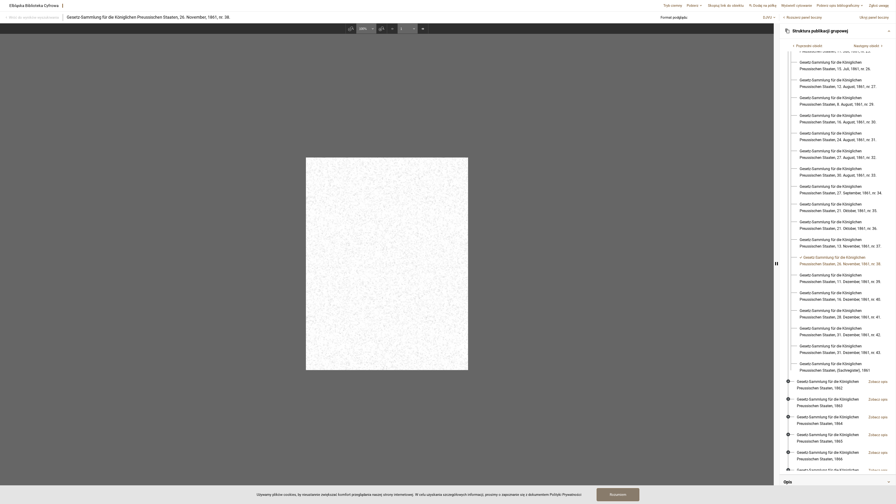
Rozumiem (618, 495)
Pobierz (692, 6)
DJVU (767, 17)
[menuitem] (842, 66)
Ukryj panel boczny (874, 17)
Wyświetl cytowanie (796, 6)
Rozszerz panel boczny (804, 17)
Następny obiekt (866, 46)
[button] (838, 31)
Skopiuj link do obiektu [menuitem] (726, 6)
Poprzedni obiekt (809, 46)
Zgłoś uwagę (879, 6)
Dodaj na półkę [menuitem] (765, 6)
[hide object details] (776, 263)
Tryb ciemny (672, 6)
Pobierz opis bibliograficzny (838, 6)
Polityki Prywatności (565, 495)
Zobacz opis (878, 382)
